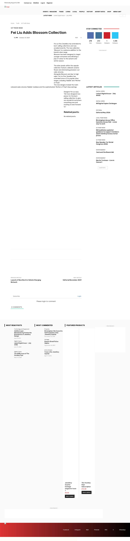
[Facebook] (109, 1)
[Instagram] (114, 1)
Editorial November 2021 (72, 280)
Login (79, 296)
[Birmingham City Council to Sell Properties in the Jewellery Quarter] (39, 332)
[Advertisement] (48, 268)
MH (17, 37)
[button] (55, 2)
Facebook (66, 530)
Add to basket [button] (70, 496)
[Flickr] (111, 1)
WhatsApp (122, 530)
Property (46, 329)
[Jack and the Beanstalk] (90, 151)
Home (12, 23)
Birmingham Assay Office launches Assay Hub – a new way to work (106, 122)
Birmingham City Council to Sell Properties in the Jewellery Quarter (53, 332)
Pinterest (96, 530)
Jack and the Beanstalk (105, 152)
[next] (124, 15)
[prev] (121, 15)
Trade (17, 23)
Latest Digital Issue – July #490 (63, 15)
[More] (85, 254)
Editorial (99, 110)
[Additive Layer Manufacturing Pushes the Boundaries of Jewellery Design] (8, 332)
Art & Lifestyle (48, 350)
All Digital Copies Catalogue (106, 103)
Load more (102, 167)
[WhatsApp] (124, 1)
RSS (106, 530)
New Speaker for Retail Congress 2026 (104, 143)
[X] (121, 1)
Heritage (46, 339)
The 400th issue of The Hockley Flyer (21, 354)
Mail (87, 530)
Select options (86, 492)
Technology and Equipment (21, 329)
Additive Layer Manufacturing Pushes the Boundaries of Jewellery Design (23, 333)
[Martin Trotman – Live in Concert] (90, 160)
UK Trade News (25, 23)
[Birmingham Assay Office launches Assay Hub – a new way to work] (90, 120)
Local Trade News (101, 117)
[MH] (12, 37)
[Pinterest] (119, 1)
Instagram (78, 530)
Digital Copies (100, 91)
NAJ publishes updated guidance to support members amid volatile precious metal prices (107, 132)
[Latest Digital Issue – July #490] (90, 93)
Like (90, 33)
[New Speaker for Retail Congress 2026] (90, 142)
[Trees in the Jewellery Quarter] (39, 353)
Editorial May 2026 (103, 112)
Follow (98, 33)
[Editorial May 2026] (90, 111)
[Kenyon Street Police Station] (39, 343)
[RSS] (103, 530)
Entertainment (100, 149)
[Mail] (116, 1)
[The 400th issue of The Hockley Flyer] (8, 355)
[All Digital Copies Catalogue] (90, 102)
